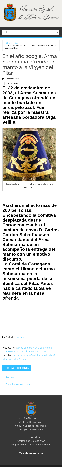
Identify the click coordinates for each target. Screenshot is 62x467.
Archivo (10, 377)
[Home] (7, 43)
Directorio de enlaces (19, 384)
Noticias (20, 337)
